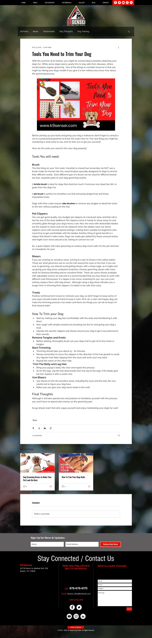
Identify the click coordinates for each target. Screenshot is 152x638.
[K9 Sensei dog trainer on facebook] (115, 2)
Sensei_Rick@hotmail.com (79, 593)
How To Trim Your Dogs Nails (73, 477)
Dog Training (83, 31)
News (35, 31)
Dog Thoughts (66, 31)
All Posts (24, 31)
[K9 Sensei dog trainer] (79, 607)
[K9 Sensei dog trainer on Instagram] (127, 2)
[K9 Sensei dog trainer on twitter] (119, 2)
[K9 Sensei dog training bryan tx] (83, 616)
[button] (35, 2)
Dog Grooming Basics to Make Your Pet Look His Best (37, 479)
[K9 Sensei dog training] (69, 616)
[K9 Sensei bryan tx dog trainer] (72, 607)
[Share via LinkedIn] (45, 428)
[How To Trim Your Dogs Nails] (76, 463)
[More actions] (118, 47)
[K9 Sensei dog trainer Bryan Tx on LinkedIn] (131, 2)
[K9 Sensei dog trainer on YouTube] (123, 2)
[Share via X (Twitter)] (39, 428)
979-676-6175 (78, 588)
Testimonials (49, 31)
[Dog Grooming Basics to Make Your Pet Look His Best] (37, 463)
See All (129, 449)
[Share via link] (51, 428)
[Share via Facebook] (33, 428)
